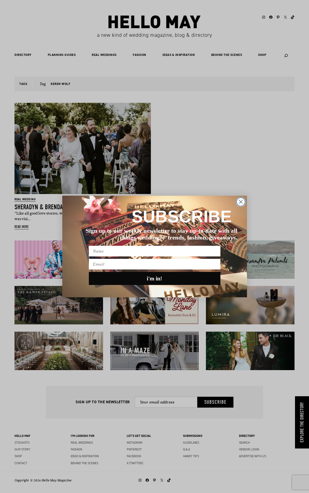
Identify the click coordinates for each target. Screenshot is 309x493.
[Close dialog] (241, 202)
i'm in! (154, 279)
